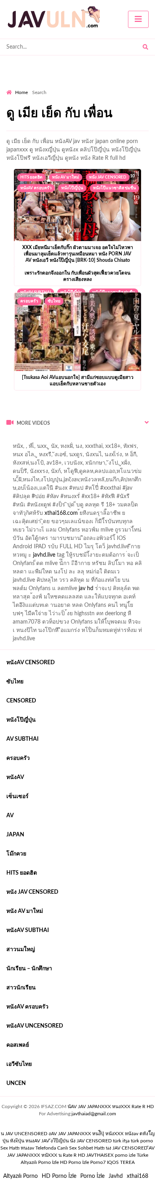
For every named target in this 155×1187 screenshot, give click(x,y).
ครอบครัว (29, 301)
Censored (21, 701)
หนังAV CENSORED (30, 662)
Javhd (115, 1176)
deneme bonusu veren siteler (116, 440)
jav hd (86, 588)
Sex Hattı (9, 1148)
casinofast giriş (106, 448)
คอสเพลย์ (17, 1045)
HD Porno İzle (59, 1176)
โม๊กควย (16, 854)
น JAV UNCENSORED (24, 1133)
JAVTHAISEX (100, 1155)
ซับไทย (54, 301)
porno (13, 440)
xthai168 (137, 1176)
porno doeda (63, 440)
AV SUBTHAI (22, 739)
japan (15, 835)
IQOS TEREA (121, 1162)
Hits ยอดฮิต (31, 177)
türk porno (142, 1140)
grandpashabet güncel (33, 456)
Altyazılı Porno (20, 1176)
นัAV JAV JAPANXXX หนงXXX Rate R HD (111, 1106)
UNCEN (16, 1083)
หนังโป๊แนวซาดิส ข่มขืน (114, 188)
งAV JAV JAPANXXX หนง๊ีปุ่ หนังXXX (86, 1133)
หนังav (15, 777)
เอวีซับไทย (19, 1064)
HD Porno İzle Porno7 (83, 1162)
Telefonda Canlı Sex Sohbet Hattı (70, 1148)
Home (21, 92)
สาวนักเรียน (21, 988)
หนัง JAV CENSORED (107, 177)
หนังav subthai (27, 930)
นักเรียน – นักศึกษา (29, 968)
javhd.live (44, 555)
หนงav (27, 1148)
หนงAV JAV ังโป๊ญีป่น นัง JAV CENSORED (68, 1140)
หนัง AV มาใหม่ (65, 177)
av (10, 815)
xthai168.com (61, 513)
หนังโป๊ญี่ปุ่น (72, 188)
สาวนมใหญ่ (20, 949)
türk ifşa (121, 1140)
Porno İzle (92, 1176)
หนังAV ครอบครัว (36, 188)
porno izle (34, 440)
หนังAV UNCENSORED (34, 1026)
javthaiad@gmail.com (94, 1113)
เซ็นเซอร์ (17, 796)
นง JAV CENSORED (126, 1148)
